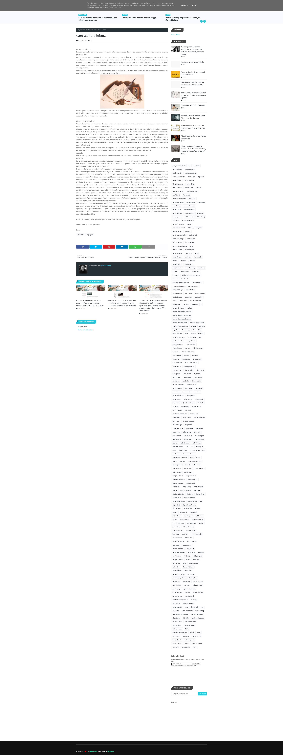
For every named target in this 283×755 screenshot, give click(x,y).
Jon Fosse (188, 410)
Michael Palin (177, 498)
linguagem (90, 235)
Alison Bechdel (177, 188)
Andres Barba (190, 202)
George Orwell (190, 341)
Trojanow (186, 636)
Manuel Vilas (187, 468)
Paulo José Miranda (178, 549)
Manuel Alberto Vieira (194, 461)
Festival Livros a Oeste (197, 322)
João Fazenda (188, 399)
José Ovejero (176, 421)
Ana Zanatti (186, 195)
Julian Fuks (197, 432)
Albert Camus (177, 180)
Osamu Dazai (176, 527)
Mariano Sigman (192, 479)
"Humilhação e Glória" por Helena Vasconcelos (193, 137)
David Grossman (178, 268)
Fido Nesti (202, 326)
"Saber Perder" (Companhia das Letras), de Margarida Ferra (139, 19)
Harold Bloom (197, 359)
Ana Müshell (176, 195)
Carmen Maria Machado (180, 246)
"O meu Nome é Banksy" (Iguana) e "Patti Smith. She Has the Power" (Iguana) (194, 95)
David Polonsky (190, 268)
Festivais (189, 308)
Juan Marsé (199, 428)
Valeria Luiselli (196, 636)
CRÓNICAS (90, 30)
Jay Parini (197, 392)
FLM (194, 330)
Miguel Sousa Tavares (189, 505)
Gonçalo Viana (177, 355)
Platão (188, 560)
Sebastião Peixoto (188, 603)
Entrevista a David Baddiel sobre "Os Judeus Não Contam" (193, 116)
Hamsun (186, 355)
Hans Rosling (186, 359)
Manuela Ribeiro (199, 468)
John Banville (185, 406)
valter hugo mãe (189, 640)
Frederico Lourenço (179, 337)
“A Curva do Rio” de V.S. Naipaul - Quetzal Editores (193, 73)
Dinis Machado (184, 271)
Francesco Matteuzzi (197, 333)
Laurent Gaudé (199, 439)
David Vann (201, 268)
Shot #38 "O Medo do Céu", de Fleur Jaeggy (95, 18)
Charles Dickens (177, 250)
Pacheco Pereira (191, 530)
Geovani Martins (177, 348)
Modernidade (188, 508)
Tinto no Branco (177, 629)
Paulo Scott (190, 549)
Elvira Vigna (188, 297)
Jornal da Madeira (199, 417)
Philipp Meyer (197, 556)
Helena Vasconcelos (191, 363)
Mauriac (175, 490)
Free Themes (93, 751)
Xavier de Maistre (197, 643)
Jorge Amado (176, 417)
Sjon (202, 607)
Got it (194, 5)
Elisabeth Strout (200, 293)
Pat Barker (185, 534)
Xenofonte (176, 647)
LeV (192, 446)
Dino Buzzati (195, 271)
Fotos (186, 333)
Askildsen (188, 217)
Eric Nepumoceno (195, 301)
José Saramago (177, 425)
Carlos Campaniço (178, 239)
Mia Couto (190, 494)
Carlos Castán (191, 239)
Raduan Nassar (194, 563)
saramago (194, 600)
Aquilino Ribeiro (189, 213)
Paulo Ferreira (187, 545)
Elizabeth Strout (177, 297)
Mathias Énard (198, 487)
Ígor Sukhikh (176, 377)
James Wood (188, 388)
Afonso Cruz (191, 177)
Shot (186, 607)
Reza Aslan (190, 574)
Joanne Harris (177, 399)
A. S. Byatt (196, 166)
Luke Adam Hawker (189, 454)
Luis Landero (176, 454)
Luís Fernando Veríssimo (197, 450)
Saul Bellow (176, 603)
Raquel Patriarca (188, 567)
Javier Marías (188, 392)
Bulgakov (199, 228)
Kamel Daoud (188, 436)
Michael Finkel (200, 494)
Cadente (187, 231)
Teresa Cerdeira (177, 621)
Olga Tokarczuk (191, 523)
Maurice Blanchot (185, 490)
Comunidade (197, 257)
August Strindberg (199, 217)
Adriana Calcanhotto (179, 177)
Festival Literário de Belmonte (182, 315)
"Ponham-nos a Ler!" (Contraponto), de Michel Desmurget (184, 19)
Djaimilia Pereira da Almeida (191, 275)
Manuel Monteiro (194, 465)
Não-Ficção (183, 512)
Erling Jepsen (177, 304)
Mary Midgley (187, 487)
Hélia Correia (177, 366)
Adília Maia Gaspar (191, 173)
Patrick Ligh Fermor (178, 541)
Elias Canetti (188, 293)
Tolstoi (192, 632)
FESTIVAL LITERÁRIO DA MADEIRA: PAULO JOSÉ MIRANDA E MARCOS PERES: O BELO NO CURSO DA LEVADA (90, 303)
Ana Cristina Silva (192, 191)
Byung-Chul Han (177, 231)
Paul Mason (176, 545)
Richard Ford (193, 578)
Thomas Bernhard (190, 621)
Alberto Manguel (189, 180)
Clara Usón (188, 253)
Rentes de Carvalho (179, 574)
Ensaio (175, 301)
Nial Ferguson (188, 516)
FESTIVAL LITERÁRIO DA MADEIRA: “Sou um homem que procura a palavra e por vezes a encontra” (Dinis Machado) (122, 303)
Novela (175, 519)
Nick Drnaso (199, 516)
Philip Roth (187, 556)
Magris (175, 461)
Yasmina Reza (186, 647)
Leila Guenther (185, 443)
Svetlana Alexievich (197, 614)
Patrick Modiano (192, 541)
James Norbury (177, 388)
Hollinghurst (176, 374)
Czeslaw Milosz (177, 264)
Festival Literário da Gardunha (182, 312)
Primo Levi (196, 560)
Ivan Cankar (185, 381)
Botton (189, 224)
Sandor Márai (189, 596)
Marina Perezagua (178, 483)
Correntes (183, 260)
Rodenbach (186, 581)
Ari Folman (200, 213)
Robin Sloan (176, 581)
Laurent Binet (188, 439)
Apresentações (177, 213)
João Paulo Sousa (188, 403)
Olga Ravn (181, 523)
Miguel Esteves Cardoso (195, 501)
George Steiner (190, 344)
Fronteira (175, 341)
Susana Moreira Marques (180, 614)
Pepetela (201, 552)
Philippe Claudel (178, 560)
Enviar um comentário (85, 330)
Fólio (199, 330)
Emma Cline (198, 297)
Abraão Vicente (177, 169)
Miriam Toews (177, 508)
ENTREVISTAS (183, 301)
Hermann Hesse (177, 370)
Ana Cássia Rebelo (178, 191)
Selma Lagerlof (177, 607)
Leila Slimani (196, 443)
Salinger (187, 592)
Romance (187, 585)
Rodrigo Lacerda (198, 581)
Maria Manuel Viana (179, 479)
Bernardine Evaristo (188, 220)
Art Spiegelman (177, 217)
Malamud (182, 461)
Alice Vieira (190, 184)
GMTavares (176, 352)
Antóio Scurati (177, 209)
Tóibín (187, 629)
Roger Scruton (177, 585)
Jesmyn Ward (191, 395)
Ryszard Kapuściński (190, 589)
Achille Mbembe (190, 169)
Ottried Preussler (178, 530)
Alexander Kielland (178, 184)
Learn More (184, 5)
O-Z (174, 523)
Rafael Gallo (176, 567)
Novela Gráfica (184, 519)
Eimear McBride (190, 290)
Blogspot (111, 751)
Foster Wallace (177, 333)
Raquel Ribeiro (177, 570)
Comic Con (188, 257)
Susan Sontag (199, 611)
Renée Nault (188, 570)
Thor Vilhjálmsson (189, 625)
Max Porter (197, 490)
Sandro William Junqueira (180, 600)
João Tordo (200, 403)
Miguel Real (176, 505)
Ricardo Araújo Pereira (179, 578)
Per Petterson (177, 556)
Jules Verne (176, 432)
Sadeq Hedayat (177, 592)
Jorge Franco (187, 417)
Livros (174, 450)
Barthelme (176, 220)
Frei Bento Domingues (194, 337)
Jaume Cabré (199, 388)
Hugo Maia (197, 374)
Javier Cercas (177, 392)
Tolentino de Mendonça (180, 632)
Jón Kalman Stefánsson (180, 414)
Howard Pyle (187, 374)
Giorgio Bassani (198, 348)
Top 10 (198, 632)
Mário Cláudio (190, 483)
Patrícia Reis (188, 538)
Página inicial (82, 30)
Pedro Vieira (191, 552)
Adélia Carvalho (177, 173)
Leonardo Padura (178, 446)
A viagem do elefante (179, 166)
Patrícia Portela (177, 538)
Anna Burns (201, 202)
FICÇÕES (193, 326)
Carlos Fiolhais (177, 242)
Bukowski (190, 228)
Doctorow (175, 279)
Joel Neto (175, 406)
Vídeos (187, 643)
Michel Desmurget (189, 498)
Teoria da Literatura (198, 618)
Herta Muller (189, 370)
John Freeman (196, 406)
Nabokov (197, 508)
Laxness (175, 443)
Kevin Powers (177, 439)
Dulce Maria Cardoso (179, 286)
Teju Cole (186, 618)
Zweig (194, 647)
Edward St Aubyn (178, 290)
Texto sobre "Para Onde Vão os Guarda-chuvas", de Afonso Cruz (193, 127)
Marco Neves (188, 472)
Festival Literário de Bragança (182, 319)
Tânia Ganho (176, 618)
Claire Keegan (189, 250)
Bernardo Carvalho (178, 224)
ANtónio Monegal (189, 209)
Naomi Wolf (193, 512)
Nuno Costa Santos (197, 519)
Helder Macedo (177, 363)
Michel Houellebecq (179, 501)
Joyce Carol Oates (178, 428)
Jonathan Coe (194, 414)
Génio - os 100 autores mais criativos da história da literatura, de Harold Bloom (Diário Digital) (193, 148)
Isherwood (176, 381)
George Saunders (178, 344)
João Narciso (176, 403)
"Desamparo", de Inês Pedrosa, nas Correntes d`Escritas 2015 (192, 83)
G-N (182, 341)
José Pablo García (188, 421)
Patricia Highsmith (196, 534)
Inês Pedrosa (187, 377)
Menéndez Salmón (178, 494)
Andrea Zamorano (178, 202)
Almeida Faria (189, 188)
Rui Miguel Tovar (198, 585)
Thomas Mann (177, 625)
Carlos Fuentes (189, 242)
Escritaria (186, 304)
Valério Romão (177, 640)
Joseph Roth (188, 425)
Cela (191, 246)
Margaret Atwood (178, 476)
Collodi (197, 253)
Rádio (184, 563)
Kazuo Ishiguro (199, 436)
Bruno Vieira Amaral (179, 228)
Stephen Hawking (187, 611)
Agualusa (201, 177)
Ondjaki (201, 523)
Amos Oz (198, 188)
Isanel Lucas (198, 377)
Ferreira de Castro (178, 308)
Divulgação (176, 275)
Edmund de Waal (193, 286)
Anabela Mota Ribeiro (179, 198)
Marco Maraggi (177, 472)
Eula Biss (195, 304)
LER (187, 446)
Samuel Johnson (178, 596)
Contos (175, 260)
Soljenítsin (176, 611)
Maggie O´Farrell (195, 457)
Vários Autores (177, 643)
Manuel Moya (177, 468)
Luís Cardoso (183, 450)
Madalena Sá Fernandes (180, 457)
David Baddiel (189, 264)
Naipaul (175, 512)
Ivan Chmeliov (196, 381)
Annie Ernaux (177, 206)
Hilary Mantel (200, 370)
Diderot (175, 271)
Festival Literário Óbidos (180, 322)
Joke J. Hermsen (177, 410)
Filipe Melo (176, 330)
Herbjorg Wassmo (189, 366)
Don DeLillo (184, 279)
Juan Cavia (189, 428)
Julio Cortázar (177, 436)
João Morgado (199, 399)
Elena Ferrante (177, 293)
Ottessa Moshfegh (188, 527)
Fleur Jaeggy (186, 330)
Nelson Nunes (177, 516)
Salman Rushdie (198, 592)
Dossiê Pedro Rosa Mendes (181, 282)
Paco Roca (176, 534)
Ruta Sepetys (177, 589)
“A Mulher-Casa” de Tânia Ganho (193, 105)
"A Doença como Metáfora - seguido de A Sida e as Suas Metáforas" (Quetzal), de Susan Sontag (192, 50)
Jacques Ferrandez (178, 384)
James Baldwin (191, 384)
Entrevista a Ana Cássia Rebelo (192, 62)
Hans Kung (176, 359)
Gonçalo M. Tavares (188, 352)
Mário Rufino (82, 40)
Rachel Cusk (176, 563)
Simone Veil (194, 607)
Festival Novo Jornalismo (180, 326)
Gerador (187, 348)
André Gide (192, 198)
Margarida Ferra (191, 476)
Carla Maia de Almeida (179, 235)
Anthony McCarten (189, 206)
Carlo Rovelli (193, 235)
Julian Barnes (187, 432)
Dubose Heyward (197, 282)
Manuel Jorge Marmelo (179, 465)
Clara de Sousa (177, 253)
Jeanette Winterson (178, 395)
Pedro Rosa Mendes (179, 552)
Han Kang (195, 355)
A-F (189, 166)
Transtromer (176, 636)
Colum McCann (177, 257)
